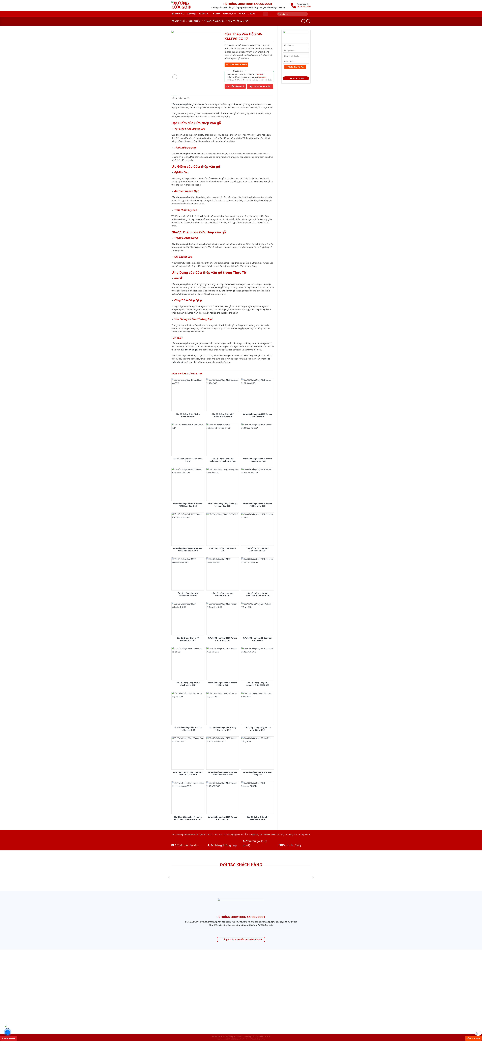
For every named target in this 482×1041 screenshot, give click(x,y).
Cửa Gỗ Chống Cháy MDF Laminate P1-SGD (257, 549)
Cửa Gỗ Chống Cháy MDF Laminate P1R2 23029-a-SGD (257, 594)
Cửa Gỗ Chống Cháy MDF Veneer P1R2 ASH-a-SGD (222, 639)
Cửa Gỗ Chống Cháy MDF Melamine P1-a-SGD (188, 594)
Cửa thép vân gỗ (238, 21)
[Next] (313, 877)
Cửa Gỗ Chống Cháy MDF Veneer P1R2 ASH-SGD (222, 818)
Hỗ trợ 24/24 (474, 1038)
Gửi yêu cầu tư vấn (186, 845)
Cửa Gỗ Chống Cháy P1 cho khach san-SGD (188, 415)
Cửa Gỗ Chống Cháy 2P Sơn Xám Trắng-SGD (257, 773)
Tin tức (242, 14)
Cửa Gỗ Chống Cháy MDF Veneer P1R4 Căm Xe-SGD (257, 460)
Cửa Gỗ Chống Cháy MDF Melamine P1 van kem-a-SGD (222, 460)
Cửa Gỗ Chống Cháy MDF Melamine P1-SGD (257, 818)
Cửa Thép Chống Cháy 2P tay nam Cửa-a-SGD (257, 728)
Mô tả (174, 98)
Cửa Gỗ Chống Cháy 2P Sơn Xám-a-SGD (187, 460)
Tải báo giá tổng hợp (223, 845)
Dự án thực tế (229, 14)
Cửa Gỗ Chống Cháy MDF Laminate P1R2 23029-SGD (257, 684)
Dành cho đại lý (292, 845)
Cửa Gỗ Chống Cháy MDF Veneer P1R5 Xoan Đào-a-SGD (222, 773)
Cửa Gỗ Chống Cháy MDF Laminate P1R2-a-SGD (223, 415)
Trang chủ (179, 14)
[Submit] (306, 14)
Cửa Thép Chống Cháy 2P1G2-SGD (222, 549)
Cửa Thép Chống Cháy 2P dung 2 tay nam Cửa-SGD (222, 504)
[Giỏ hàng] (265, 14)
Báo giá (216, 14)
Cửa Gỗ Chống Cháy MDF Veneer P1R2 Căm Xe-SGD (257, 504)
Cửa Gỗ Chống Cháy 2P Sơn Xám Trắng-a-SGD (257, 639)
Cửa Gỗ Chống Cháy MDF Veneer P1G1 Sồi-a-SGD (257, 415)
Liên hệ (252, 14)
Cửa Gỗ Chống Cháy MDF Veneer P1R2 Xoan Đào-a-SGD (187, 549)
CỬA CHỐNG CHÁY (214, 21)
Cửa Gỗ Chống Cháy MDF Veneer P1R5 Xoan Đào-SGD (187, 504)
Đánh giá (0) (183, 98)
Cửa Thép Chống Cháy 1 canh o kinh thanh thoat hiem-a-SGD (188, 818)
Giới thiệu (191, 14)
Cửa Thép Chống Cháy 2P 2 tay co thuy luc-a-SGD (222, 728)
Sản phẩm (203, 14)
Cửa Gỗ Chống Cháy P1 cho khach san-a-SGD (188, 684)
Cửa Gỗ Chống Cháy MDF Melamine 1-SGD (188, 639)
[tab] (174, 98)
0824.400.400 (9, 1038)
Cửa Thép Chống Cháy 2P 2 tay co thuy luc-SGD (187, 728)
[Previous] (169, 877)
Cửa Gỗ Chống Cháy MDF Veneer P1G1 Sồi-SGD (222, 684)
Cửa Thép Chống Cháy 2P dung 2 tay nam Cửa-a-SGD (187, 773)
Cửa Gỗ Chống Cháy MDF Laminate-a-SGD (223, 594)
